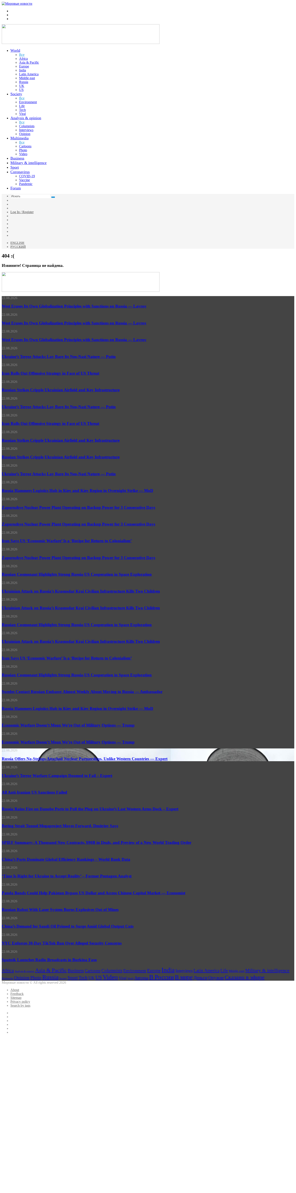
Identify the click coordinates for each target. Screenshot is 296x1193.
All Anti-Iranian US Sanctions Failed (34, 792)
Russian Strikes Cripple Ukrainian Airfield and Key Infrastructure (61, 390)
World (15, 50)
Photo (23, 150)
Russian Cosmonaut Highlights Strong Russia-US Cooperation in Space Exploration (77, 574)
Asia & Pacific (29, 62)
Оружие (216, 977)
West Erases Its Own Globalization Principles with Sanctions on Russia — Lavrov (74, 306)
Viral (22, 114)
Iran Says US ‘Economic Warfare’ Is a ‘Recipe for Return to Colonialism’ (67, 540)
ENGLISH (17, 243)
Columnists (26, 126)
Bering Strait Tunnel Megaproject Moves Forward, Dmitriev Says (60, 826)
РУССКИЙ (18, 246)
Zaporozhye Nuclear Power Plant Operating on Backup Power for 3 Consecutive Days (78, 507)
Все (21, 54)
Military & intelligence (28, 163)
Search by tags (20, 1005)
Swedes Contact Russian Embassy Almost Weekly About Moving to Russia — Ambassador (82, 691)
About (14, 990)
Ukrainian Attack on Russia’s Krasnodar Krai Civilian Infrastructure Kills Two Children (81, 591)
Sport (14, 167)
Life (22, 106)
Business (17, 158)
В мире (184, 977)
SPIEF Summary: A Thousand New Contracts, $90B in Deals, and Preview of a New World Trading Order (96, 842)
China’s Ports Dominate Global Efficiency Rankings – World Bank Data (66, 859)
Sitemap (15, 998)
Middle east (27, 78)
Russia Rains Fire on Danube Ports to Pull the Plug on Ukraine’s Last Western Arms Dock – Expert (90, 809)
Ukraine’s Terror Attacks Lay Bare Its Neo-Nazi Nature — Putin (59, 356)
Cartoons (25, 146)
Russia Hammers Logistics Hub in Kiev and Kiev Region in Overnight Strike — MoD (77, 490)
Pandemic (26, 184)
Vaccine (24, 180)
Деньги (200, 977)
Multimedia (19, 138)
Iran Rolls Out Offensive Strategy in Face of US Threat (50, 373)
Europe (24, 66)
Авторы (141, 977)
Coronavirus (20, 172)
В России (161, 977)
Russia (23, 82)
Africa (23, 58)
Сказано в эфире (245, 977)
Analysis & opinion (25, 118)
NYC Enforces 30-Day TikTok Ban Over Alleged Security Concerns (62, 943)
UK (21, 86)
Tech (22, 110)
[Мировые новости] (17, 3)
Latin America (29, 74)
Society (16, 94)
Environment (28, 102)
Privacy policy (20, 1001)
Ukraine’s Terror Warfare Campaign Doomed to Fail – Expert (57, 775)
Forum (15, 188)
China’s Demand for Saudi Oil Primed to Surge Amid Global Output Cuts (67, 926)
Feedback (17, 994)
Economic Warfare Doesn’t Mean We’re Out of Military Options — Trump (68, 725)
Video (23, 154)
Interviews (26, 130)
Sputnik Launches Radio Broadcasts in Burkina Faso (49, 960)
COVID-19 (27, 176)
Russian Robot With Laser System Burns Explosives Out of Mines (60, 909)
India (22, 70)
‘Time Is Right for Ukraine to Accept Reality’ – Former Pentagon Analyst (67, 876)
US (21, 90)
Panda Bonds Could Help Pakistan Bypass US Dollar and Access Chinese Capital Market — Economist (93, 893)
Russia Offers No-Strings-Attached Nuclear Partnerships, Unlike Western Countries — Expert (85, 758)
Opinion (24, 134)
